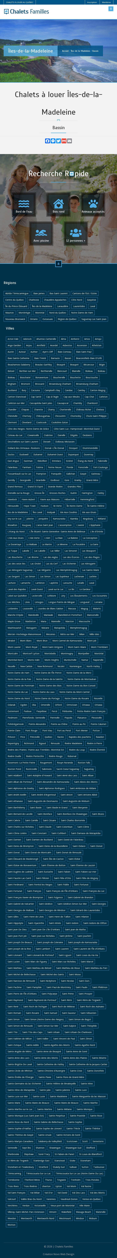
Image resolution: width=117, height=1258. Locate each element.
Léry (63, 595)
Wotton (11, 1224)
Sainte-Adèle (32, 1045)
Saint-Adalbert (15, 775)
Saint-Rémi (66, 1000)
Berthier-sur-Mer (27, 371)
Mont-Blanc (26, 640)
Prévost (11, 736)
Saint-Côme (83, 826)
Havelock (12, 499)
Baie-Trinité (40, 358)
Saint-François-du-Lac (94, 891)
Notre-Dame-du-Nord (19, 698)
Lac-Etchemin (69, 563)
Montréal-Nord (15, 659)
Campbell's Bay (52, 390)
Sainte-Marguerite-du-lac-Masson (89, 1096)
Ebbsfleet (42, 460)
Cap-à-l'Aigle (52, 396)
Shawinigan (55, 1147)
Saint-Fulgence (55, 897)
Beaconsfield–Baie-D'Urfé (89, 358)
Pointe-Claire (14, 730)
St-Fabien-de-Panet (64, 1154)
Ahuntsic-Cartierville (46, 338)
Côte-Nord (76, 299)
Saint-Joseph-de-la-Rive (19, 948)
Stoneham (85, 1160)
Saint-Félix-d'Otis (62, 878)
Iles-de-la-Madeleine (18, 512)
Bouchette (75, 377)
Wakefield (66, 1211)
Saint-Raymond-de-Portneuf (42, 1000)
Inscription (92, 2)
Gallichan (70, 473)
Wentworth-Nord (45, 1218)
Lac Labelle (39, 550)
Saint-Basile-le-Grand (56, 807)
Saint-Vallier (42, 1038)
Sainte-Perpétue (57, 1115)
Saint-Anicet (67, 794)
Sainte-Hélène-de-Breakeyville (61, 1083)
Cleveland (26, 422)
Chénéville (13, 415)
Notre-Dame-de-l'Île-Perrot (48, 672)
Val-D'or (49, 1192)
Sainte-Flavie (45, 1077)
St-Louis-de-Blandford (90, 1154)
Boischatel (25, 377)
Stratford (43, 1167)
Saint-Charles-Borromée (73, 820)
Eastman (28, 460)
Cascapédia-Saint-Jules (41, 403)
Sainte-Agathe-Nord (85, 1045)
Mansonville (93, 614)
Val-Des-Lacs (78, 1192)
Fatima (39, 467)
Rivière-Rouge (56, 756)
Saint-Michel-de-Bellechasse (22, 974)
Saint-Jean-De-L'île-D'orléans (46, 929)
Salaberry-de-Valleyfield (50, 1141)
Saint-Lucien (14, 961)
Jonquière (43, 518)
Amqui (98, 338)
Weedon (12, 1218)
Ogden (23, 704)
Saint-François (34, 891)
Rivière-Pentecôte (35, 756)
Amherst (75, 338)
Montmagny (67, 653)
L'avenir (80, 525)
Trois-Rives (13, 1186)
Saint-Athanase (15, 801)
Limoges (39, 602)
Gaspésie (91, 299)
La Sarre (94, 544)
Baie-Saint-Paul (83, 351)
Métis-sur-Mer (67, 634)
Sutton (85, 1167)
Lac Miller (55, 550)
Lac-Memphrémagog (66, 570)
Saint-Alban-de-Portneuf (20, 781)
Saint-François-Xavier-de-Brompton (25, 897)
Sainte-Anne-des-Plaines (75, 1057)
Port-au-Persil (64, 730)
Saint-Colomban (64, 826)
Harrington (87, 493)
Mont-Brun (42, 640)
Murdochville (70, 659)
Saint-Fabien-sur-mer (85, 871)
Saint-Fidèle (63, 884)
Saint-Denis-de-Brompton (21, 846)
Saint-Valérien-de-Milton (20, 1038)
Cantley (81, 390)
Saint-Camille (31, 820)
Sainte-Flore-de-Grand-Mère (70, 1077)
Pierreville (55, 717)
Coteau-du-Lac (15, 435)
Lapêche (54, 582)
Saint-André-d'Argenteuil (43, 794)
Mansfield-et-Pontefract (70, 614)
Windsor (80, 1218)
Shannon (40, 1147)
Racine (60, 736)
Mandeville (33, 614)
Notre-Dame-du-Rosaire (77, 698)
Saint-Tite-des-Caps (32, 1032)
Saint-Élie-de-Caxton (53, 858)
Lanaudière (62, 306)
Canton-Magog (97, 390)
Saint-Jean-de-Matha (75, 929)
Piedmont (13, 717)
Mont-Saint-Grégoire (52, 647)
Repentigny (13, 743)
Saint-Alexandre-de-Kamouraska (53, 781)
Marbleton (30, 621)
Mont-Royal (31, 647)
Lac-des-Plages (92, 557)
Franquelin (56, 473)
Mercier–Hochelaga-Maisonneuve (24, 634)
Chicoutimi (60, 415)
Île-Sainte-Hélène (95, 505)
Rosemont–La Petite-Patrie (21, 762)
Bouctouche (92, 377)
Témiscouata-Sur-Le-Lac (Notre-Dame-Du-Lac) (79, 1173)
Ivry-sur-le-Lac (15, 518)
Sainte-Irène (87, 1083)
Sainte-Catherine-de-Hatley (50, 1064)
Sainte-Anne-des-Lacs (18, 1057)
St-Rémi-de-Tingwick (18, 1160)
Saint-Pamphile (34, 987)
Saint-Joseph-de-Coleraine (50, 942)
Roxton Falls (84, 762)
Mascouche (84, 621)
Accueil (65, 51)
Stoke (72, 1160)
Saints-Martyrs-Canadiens (20, 1141)
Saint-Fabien (64, 871)
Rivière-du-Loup (77, 749)
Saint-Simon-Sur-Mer (48, 1025)
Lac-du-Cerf (52, 563)
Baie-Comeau (64, 351)
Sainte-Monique (84, 1109)
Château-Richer (83, 409)
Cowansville (33, 435)
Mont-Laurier (14, 647)
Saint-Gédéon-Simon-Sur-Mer (72, 903)
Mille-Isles (94, 634)
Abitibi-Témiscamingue (16, 293)
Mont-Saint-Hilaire (77, 647)
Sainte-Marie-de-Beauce (37, 1102)
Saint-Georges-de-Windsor (52, 910)
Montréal (39, 312)
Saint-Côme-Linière (17, 833)
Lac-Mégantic (44, 570)
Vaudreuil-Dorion (69, 1199)
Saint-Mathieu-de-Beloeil (39, 968)
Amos (87, 338)
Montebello (50, 653)
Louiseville (28, 608)
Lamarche (25, 582)
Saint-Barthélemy (16, 807)
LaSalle (80, 582)
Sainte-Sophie (75, 1122)
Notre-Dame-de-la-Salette (49, 679)
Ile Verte (57, 505)
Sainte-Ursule (44, 1134)
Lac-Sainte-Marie (90, 570)
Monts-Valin (34, 659)
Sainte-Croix (76, 1070)
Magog (84, 608)
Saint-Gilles (13, 916)
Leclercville (37, 595)
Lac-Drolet (35, 563)
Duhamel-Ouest (55, 454)
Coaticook (41, 422)
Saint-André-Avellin (17, 794)
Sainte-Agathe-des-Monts (57, 1045)
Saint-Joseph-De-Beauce (20, 942)
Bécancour (88, 364)
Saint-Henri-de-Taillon (60, 916)
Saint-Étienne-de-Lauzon (82, 865)
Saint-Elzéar (74, 858)
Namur (84, 659)
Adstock (27, 338)
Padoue (28, 711)
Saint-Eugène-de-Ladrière (20, 871)
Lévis (27, 602)
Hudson (44, 505)
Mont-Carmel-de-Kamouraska (67, 640)
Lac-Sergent (14, 576)
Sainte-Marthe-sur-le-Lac (20, 1109)
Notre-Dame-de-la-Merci (78, 672)
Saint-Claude (45, 826)
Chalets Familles (64, 1246)
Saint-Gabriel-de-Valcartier (21, 903)
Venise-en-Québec (91, 1199)
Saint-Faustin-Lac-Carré (19, 878)
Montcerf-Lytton (31, 653)
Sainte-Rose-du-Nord (18, 1122)
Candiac (69, 390)
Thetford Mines (32, 1179)
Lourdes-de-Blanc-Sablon (50, 608)
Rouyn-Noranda (65, 762)
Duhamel (37, 454)
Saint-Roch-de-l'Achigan (35, 1006)
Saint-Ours (84, 980)
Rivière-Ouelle (14, 756)
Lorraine (98, 602)
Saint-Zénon (86, 1038)
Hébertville (69, 499)
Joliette (30, 518)
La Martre (47, 544)
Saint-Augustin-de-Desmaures (43, 801)
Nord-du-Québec (57, 312)
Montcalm (13, 653)
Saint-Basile (36, 807)
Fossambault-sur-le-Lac (19, 473)
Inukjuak (51, 512)
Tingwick (61, 1179)
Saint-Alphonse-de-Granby (21, 788)
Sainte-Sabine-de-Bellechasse (48, 1122)
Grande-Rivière (55, 486)
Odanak (11, 704)
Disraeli (46, 441)
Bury (24, 390)
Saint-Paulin (81, 987)
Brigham (12, 383)
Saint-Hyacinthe (36, 923)
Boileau (89, 371)
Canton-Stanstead (17, 396)
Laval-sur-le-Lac (56, 589)
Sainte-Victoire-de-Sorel (68, 1134)
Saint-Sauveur (69, 1012)
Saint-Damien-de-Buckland (39, 839)
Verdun (26, 1205)
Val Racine (86, 1186)
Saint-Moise (75, 974)
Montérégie (24, 312)
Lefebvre (51, 595)
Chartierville (65, 409)
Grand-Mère (92, 480)
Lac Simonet (71, 550)
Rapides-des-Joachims (80, 736)
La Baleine (72, 537)
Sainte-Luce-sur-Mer (18, 1096)
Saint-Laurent (62, 948)
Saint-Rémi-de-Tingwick (89, 1000)
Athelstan (96, 345)
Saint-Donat (96, 846)
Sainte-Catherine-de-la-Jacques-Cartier (88, 1064)
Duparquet (73, 454)
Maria (43, 621)
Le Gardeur (84, 589)
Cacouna (35, 390)
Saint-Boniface (44, 813)
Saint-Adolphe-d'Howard (39, 775)
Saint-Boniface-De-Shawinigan (72, 813)
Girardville (41, 480)
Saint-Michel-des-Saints (52, 974)
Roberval (71, 756)
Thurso (48, 1179)
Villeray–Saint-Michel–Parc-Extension (26, 1211)
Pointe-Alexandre (37, 724)
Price (22, 736)
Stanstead (59, 1160)
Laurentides (79, 306)
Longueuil (84, 602)
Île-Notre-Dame (74, 505)
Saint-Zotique (14, 1045)
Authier (34, 351)
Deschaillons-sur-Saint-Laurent (23, 441)
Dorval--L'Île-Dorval (54, 448)
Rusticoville (31, 769)
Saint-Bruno (98, 813)
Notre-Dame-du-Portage (47, 698)
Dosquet (73, 448)
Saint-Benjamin (80, 807)
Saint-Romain (14, 1012)
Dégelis (74, 435)
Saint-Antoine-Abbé (87, 794)
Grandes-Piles (74, 486)
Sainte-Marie (14, 1102)
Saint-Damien (14, 839)
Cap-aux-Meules (72, 396)
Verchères (13, 1205)
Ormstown (72, 704)
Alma (63, 338)
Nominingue (75, 666)
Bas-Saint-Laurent (59, 293)
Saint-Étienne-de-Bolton (53, 865)
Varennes (51, 1199)
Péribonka (67, 711)
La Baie (59, 537)
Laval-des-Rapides (17, 589)
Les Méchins (14, 602)
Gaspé (83, 473)
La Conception (90, 537)
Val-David (62, 1192)
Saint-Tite (13, 1032)
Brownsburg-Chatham (87, 383)
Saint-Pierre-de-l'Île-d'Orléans (22, 993)
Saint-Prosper (85, 993)
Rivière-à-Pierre (94, 743)
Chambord (92, 403)
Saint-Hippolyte (15, 923)
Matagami (31, 627)
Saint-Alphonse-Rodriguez (52, 788)
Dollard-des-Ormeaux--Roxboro (24, 448)
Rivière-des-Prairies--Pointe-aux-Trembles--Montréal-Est (36, 749)
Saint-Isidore (72, 923)
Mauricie (9, 312)
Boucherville (59, 377)
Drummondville (90, 448)
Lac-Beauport (89, 550)
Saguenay (89, 769)
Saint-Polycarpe (49, 993)
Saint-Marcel (87, 961)
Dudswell (23, 454)
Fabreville (102, 460)
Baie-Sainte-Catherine (18, 358)
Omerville (45, 704)
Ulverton (46, 1186)
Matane (45, 627)
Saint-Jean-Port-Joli (17, 935)
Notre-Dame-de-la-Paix (19, 679)
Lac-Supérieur (62, 576)
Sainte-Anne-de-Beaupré (48, 1051)
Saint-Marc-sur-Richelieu (64, 961)
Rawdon (100, 736)
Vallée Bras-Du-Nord (31, 1199)
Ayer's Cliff (48, 351)
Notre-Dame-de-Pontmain (21, 685)
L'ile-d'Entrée (96, 531)
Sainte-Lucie (39, 1096)
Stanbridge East (41, 1160)
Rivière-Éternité (97, 749)
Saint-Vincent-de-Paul (64, 1038)
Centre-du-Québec (14, 299)
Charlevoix (34, 299)
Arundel (54, 345)
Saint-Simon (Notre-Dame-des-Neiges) (44, 1019)
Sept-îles (26, 1147)
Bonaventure (41, 377)
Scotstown (72, 1141)
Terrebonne (14, 1179)
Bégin (102, 364)
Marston (69, 621)
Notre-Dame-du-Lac (18, 692)
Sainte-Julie (45, 1090)
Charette (38, 409)
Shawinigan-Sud (73, 1147)
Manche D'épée (15, 614)
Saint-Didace (79, 846)
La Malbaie (31, 544)
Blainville (76, 371)
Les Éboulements (78, 595)
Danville (61, 435)
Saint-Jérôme (66, 935)
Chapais (25, 409)
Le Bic (71, 589)
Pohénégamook (16, 724)
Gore (66, 480)
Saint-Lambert (43, 948)
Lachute (12, 582)
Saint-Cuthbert (58, 833)
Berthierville (46, 371)
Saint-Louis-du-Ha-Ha (87, 955)
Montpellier (83, 653)
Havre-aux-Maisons (50, 499)
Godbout (55, 480)
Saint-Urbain (53, 1032)
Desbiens (87, 435)
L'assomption (65, 525)
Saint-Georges (99, 903)
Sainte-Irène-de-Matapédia (21, 1090)
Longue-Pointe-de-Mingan (61, 602)
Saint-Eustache (45, 871)
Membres (106, 2)
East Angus (13, 460)
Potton (96, 730)
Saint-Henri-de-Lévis (33, 916)
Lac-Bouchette (15, 557)
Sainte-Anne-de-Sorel (76, 1051)
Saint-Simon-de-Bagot (80, 1019)
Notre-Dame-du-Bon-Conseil (80, 685)
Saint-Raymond (15, 1000)
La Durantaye (14, 544)
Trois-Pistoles (92, 1179)
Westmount (65, 1218)
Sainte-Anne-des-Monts (46, 1057)
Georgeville (25, 480)
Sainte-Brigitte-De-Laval (20, 1064)
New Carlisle (26, 666)
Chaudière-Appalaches (55, 299)
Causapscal (62, 403)
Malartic (97, 608)
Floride (69, 467)
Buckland (12, 390)
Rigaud (42, 743)
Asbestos (67, 345)
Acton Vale (13, 338)
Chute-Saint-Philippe (96, 415)
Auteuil (22, 351)
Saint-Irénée (55, 923)
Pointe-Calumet (98, 724)
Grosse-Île (39, 493)
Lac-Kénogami (88, 563)
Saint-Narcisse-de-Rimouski (21, 980)
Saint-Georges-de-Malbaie (21, 910)
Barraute (55, 358)
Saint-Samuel (50, 1012)
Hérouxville (13, 505)
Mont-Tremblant (99, 647)
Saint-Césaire (49, 820)
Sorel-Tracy (44, 1154)
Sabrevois (47, 769)
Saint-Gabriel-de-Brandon (80, 897)
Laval (92, 306)
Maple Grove (14, 621)
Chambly (77, 403)
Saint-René (13, 1006)
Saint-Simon (14, 1019)
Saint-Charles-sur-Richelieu (21, 826)
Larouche (67, 582)
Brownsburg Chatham (60, 383)
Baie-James (39, 293)
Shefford (90, 1147)
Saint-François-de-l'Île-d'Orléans (62, 891)
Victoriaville (40, 1205)
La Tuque (12, 550)
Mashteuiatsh (14, 627)
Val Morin (71, 1186)
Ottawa (86, 704)
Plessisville (96, 717)
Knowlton (12, 525)
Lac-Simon (30, 576)
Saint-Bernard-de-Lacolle (20, 813)
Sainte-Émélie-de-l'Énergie (21, 1077)
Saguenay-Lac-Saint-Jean (94, 319)
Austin (11, 351)
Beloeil (11, 371)
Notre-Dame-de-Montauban (81, 679)
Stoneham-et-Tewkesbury (21, 1167)
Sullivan (73, 1167)
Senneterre (98, 1141)
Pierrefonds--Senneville (33, 717)
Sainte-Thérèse (92, 1128)
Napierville (98, 659)
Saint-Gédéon (46, 903)
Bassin (95, 51)
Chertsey (26, 415)
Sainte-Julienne (62, 1090)
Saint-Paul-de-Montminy (58, 987)
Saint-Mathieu (15, 968)
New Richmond (45, 666)
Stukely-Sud (59, 1167)
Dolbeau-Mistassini (64, 441)
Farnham (26, 467)
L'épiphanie (94, 525)
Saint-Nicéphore (48, 980)
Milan (82, 634)
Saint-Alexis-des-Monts (86, 781)
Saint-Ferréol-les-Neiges (40, 884)
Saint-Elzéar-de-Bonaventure (22, 865)
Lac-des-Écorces (71, 557)
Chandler (12, 409)
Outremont (13, 711)
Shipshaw (29, 1154)
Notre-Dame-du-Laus (44, 692)
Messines (50, 634)
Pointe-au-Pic (79, 724)
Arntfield (41, 345)
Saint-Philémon (99, 987)
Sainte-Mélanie (64, 1109)
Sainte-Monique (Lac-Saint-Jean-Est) (26, 1115)
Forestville (83, 467)
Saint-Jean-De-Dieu (17, 929)
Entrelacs (56, 460)
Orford (58, 704)
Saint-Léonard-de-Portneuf (40, 955)
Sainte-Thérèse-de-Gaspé (20, 1134)
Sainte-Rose (96, 1115)
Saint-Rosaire (32, 1012)
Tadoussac (99, 1167)
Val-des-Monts (97, 1192)
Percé (54, 711)
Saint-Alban (88, 775)
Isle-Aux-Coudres (68, 512)
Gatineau (95, 473)
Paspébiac (41, 711)
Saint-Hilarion (82, 916)
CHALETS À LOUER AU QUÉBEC (19, 2)
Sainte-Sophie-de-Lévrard (49, 1128)
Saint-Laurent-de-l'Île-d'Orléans (89, 948)
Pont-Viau (47, 730)
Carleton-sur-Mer (16, 403)
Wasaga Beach (83, 1211)
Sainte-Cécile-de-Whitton (20, 1070)
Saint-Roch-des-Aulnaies (92, 1006)
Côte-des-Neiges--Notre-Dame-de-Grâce (28, 428)
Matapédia (59, 627)
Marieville (55, 621)
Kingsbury (88, 518)
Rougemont (46, 762)
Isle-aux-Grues (89, 512)
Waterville (101, 1211)
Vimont (53, 1211)
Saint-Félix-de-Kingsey (87, 878)
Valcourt (12, 1199)
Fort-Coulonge (100, 467)
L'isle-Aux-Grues (16, 537)
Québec (48, 736)
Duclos (11, 454)
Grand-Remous (15, 486)
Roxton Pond (14, 769)
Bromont (25, 383)
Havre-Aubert (28, 499)
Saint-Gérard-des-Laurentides (85, 910)
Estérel (69, 460)
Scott (85, 1141)
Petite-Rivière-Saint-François (91, 711)
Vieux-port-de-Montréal (62, 1205)
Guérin (73, 493)
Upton (58, 1186)
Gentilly (11, 480)
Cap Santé (36, 396)
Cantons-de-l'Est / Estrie (85, 293)
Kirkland (102, 518)
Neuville (11, 666)
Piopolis (68, 717)
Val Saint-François (16, 1192)
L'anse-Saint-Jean (44, 525)
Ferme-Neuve (55, 467)
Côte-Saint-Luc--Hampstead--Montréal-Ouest (77, 428)
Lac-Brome (33, 557)
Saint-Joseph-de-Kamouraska (82, 942)
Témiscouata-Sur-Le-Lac (38, 1173)
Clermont (12, 422)
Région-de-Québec (67, 319)
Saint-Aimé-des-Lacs (67, 775)
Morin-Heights (51, 659)
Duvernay (88, 454)
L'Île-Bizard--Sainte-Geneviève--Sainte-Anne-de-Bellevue (57, 531)
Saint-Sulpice (69, 1025)
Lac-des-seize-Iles (16, 563)
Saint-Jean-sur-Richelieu (43, 935)
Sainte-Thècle (73, 1128)
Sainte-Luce (81, 1090)
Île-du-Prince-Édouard (16, 306)
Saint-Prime (68, 993)
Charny (51, 409)
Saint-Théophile (89, 1025)
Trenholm (75, 1179)
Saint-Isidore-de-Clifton (95, 923)
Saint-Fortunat (81, 884)
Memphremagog (78, 627)
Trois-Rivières (30, 1186)
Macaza (72, 608)
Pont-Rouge (31, 730)
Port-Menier (82, 730)
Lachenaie (79, 576)
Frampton (41, 473)
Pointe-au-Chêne (59, 724)
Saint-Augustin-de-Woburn (76, 801)
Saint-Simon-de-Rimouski (20, 1025)
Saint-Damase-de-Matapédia (85, 833)
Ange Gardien (14, 345)
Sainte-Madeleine (58, 1096)
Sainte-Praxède (77, 1115)
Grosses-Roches (57, 493)
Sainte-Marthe (90, 1102)
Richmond (29, 743)
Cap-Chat (89, 396)
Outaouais (48, 319)
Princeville (35, 736)
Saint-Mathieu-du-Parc (96, 968)
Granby (77, 480)
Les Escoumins (99, 595)
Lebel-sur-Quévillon (17, 595)
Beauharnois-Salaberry (19, 364)
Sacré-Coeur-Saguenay (68, 769)
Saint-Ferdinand (15, 884)
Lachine (93, 576)
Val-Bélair (35, 1192)
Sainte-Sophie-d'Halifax (19, 1128)
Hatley (101, 493)
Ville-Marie (84, 1205)
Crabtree (48, 435)
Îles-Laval (37, 512)
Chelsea (100, 409)
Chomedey (75, 415)
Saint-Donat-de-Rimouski (68, 852)
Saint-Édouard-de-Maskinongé (23, 858)
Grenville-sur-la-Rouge (19, 493)
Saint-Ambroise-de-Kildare (83, 788)
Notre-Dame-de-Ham (82, 312)
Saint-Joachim (84, 935)
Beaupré (61, 364)
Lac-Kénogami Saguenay (20, 570)
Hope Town (30, 505)
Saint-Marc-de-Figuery (36, 961)
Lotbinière (13, 608)
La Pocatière (79, 544)
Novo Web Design (63, 1254)
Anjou (29, 345)
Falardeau (13, 467)
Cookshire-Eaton (59, 422)
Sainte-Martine (44, 1109)
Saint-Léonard (15, 955)
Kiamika (74, 518)
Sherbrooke (13, 1154)
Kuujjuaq (26, 525)
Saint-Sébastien (88, 1012)
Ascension (82, 345)
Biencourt (62, 371)
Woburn (93, 1218)
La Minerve (62, 544)
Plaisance (82, 717)
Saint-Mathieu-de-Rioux (68, 968)
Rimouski (55, 743)
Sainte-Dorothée (95, 1070)
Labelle (25, 550)
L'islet (47, 537)
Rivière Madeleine (73, 743)
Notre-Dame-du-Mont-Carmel (74, 692)
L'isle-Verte (34, 537)
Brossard (39, 383)
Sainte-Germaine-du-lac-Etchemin (24, 1083)
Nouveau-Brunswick (15, 319)
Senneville (12, 1147)
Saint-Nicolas (67, 980)
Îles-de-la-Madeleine (80, 51)
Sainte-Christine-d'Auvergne (51, 1070)
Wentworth (26, 1218)
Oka (34, 704)
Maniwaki (48, 614)
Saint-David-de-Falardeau (70, 839)
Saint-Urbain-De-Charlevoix (78, 1032)
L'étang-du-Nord (16, 531)
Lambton (40, 582)
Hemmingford (87, 499)
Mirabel (11, 640)
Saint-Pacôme (15, 987)
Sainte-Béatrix (99, 1057)
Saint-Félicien (42, 878)
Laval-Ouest (37, 589)
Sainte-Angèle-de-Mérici (20, 1051)
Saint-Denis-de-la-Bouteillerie (53, 846)
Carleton (103, 396)
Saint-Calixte (14, 820)
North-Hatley (93, 666)
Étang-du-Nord (85, 460)
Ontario (34, 319)
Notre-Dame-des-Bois (50, 685)
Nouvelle (98, 698)
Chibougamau (43, 415)
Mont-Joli (91, 640)
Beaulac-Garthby (43, 364)
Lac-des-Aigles (50, 557)
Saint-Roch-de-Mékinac (63, 1006)
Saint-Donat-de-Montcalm (38, 852)
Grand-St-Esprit (35, 486)
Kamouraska (59, 518)
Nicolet (61, 666)
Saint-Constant (39, 833)
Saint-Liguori (65, 955)
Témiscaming (14, 1173)
